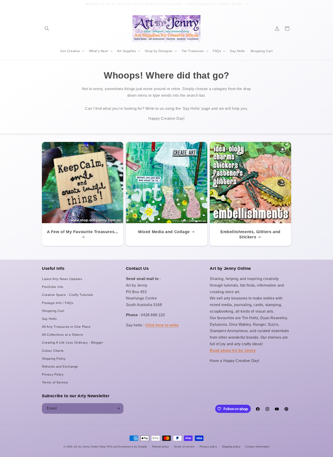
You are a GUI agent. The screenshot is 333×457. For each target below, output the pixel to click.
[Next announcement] (289, 4)
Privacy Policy (52, 374)
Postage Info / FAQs (57, 303)
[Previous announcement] (43, 4)
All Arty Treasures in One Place (66, 326)
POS (109, 446)
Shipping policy (231, 446)
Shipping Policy (54, 358)
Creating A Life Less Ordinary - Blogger (72, 342)
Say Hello (49, 319)
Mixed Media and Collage (164, 232)
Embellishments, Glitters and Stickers (250, 234)
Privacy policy (208, 446)
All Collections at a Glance (62, 334)
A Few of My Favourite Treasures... (82, 232)
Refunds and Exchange (60, 366)
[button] (47, 28)
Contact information (257, 446)
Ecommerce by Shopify (132, 446)
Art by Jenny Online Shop (90, 446)
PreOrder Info (52, 287)
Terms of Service (55, 382)
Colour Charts (53, 350)
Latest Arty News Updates (62, 279)
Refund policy (160, 446)
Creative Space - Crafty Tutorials (67, 295)
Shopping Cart (53, 311)
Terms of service (184, 446)
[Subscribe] (118, 408)
